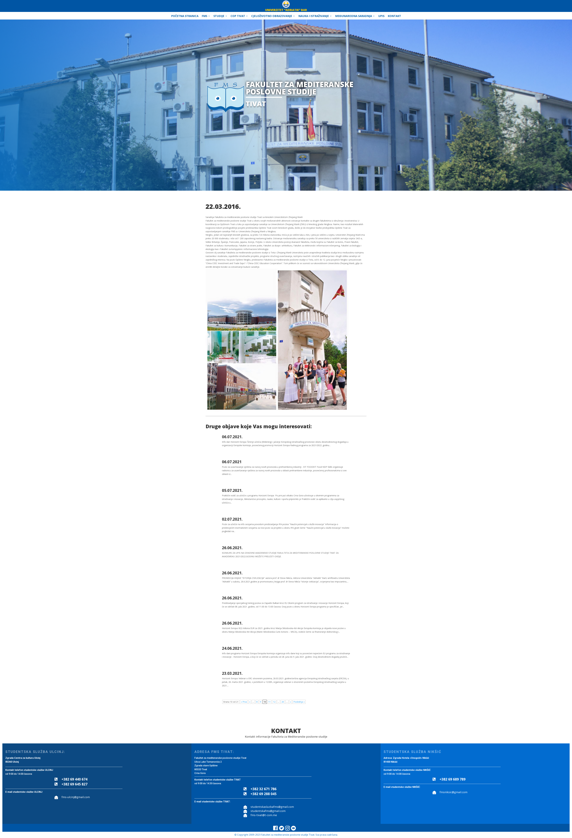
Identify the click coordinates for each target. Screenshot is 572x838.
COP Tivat (238, 16)
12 (274, 701)
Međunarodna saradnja (353, 16)
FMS (204, 16)
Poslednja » (299, 701)
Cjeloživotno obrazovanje (271, 16)
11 (269, 701)
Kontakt (394, 16)
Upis (381, 16)
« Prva (244, 701)
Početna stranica (184, 16)
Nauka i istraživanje (313, 16)
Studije (218, 16)
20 (283, 701)
